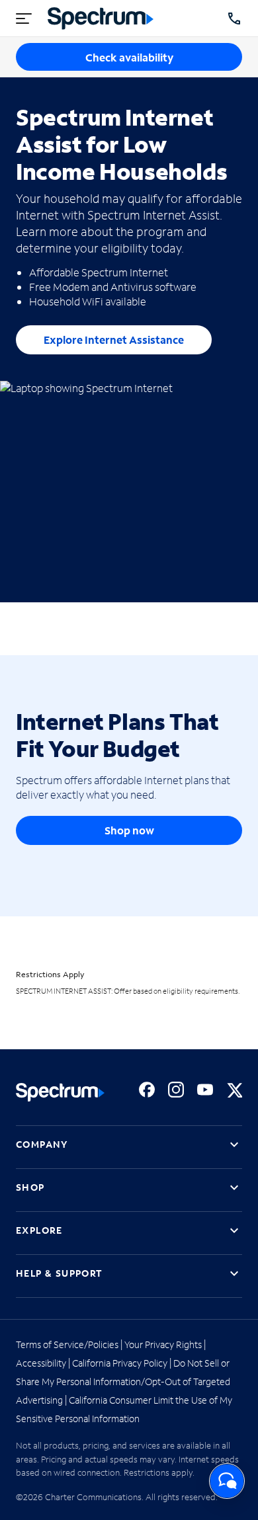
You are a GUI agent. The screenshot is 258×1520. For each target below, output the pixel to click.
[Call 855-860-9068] (234, 18)
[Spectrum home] (60, 1092)
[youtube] (205, 1090)
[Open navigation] (24, 18)
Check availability (129, 57)
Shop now (129, 830)
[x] (234, 1090)
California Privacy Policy (119, 1363)
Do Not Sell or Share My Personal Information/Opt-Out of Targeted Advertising (123, 1381)
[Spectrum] (100, 18)
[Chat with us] (227, 1481)
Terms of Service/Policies (67, 1344)
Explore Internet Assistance (114, 339)
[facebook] (147, 1090)
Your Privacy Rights (163, 1344)
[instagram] (176, 1090)
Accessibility (41, 1363)
